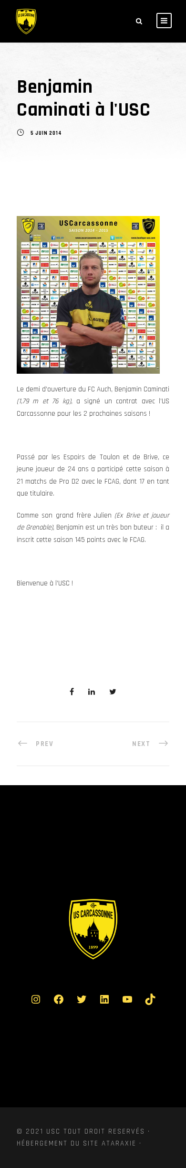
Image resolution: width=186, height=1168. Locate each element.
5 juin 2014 (46, 133)
